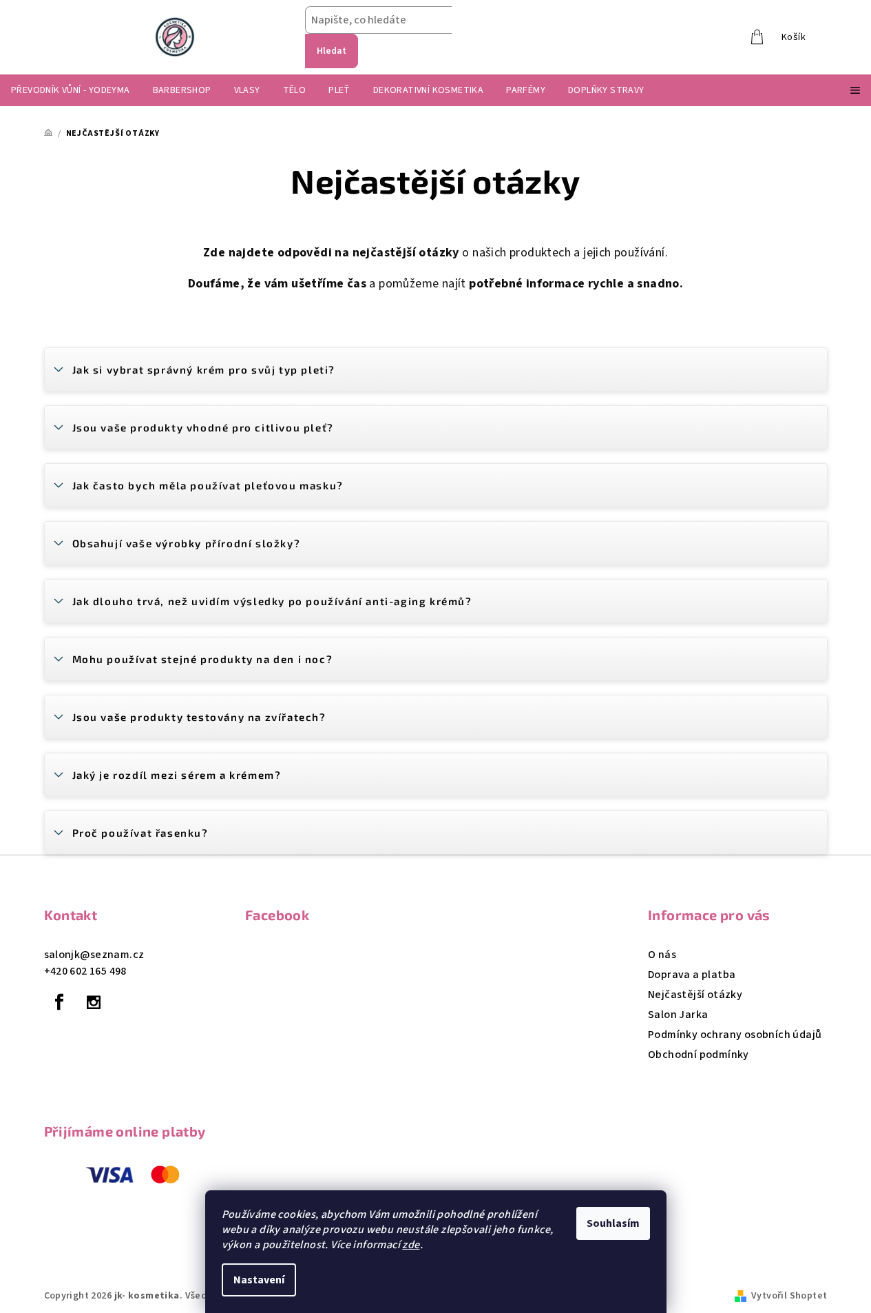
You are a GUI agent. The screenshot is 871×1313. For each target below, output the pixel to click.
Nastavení (258, 1279)
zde (410, 1244)
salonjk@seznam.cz (94, 954)
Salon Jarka (678, 1014)
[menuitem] (70, 90)
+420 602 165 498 (85, 971)
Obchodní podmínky (698, 1054)
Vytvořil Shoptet (789, 1296)
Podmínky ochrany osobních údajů (734, 1034)
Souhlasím (613, 1223)
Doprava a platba (691, 974)
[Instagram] (93, 1002)
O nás (662, 954)
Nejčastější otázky (695, 994)
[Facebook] (60, 1002)
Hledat (331, 51)
